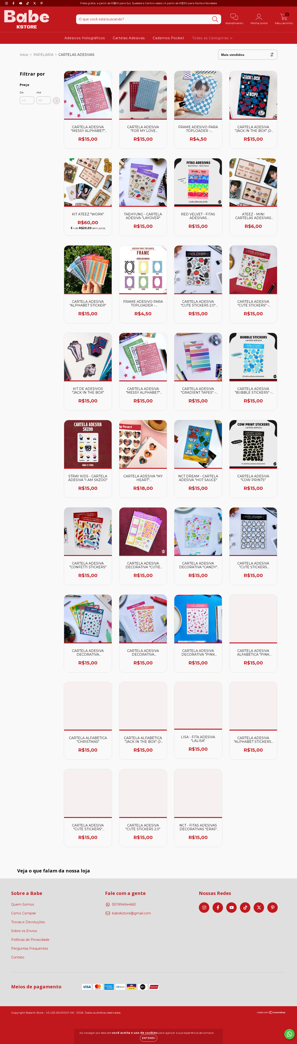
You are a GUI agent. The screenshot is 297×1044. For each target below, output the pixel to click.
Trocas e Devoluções (28, 922)
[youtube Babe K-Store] (21, 3)
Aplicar (56, 100)
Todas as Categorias (211, 38)
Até (38, 92)
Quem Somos (22, 904)
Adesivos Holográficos (85, 38)
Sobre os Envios (24, 931)
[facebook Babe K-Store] (13, 3)
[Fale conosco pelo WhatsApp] (289, 1034)
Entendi (148, 1038)
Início (24, 55)
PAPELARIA (43, 55)
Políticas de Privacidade (30, 940)
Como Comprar (23, 913)
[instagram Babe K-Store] (6, 3)
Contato (17, 957)
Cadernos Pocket (168, 38)
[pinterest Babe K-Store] (42, 3)
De (21, 92)
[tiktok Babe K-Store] (28, 3)
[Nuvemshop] (271, 1013)
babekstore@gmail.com (131, 913)
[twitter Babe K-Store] (35, 3)
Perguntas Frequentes (29, 948)
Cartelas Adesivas (129, 38)
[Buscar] (215, 19)
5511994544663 (124, 904)
